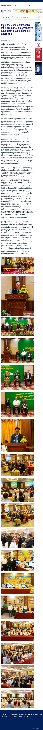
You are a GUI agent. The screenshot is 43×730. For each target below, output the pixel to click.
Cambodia (24, 6)
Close (37, 728)
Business (38, 6)
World (31, 6)
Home (17, 6)
